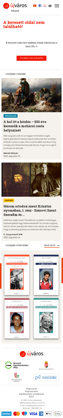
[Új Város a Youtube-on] (34, 5)
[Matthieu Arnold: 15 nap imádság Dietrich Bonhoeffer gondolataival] (46, 318)
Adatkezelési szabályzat (31, 394)
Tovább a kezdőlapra (31, 58)
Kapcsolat (31, 389)
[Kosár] (50, 5)
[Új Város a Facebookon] (40, 5)
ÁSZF (31, 396)
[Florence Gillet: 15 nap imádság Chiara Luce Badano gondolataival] (16, 318)
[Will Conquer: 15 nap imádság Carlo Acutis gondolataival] (46, 275)
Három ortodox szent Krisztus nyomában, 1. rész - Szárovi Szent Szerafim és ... (30, 210)
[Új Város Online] (31, 354)
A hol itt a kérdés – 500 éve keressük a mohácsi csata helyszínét (25, 126)
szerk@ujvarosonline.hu (35, 406)
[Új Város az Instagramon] (45, 5)
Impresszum (31, 391)
